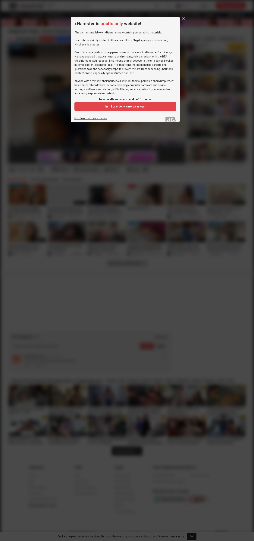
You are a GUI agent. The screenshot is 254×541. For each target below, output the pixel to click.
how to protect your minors (90, 118)
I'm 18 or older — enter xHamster (125, 106)
